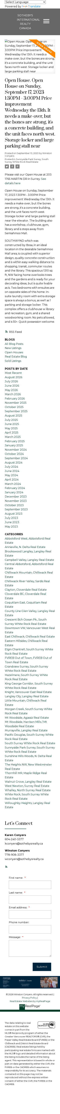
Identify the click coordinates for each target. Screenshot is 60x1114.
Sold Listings (13, 360)
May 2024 (11, 475)
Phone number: (19, 922)
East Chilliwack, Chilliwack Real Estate (30, 636)
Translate (34, 6)
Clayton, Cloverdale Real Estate (26, 589)
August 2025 (13, 415)
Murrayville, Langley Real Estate (26, 730)
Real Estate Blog (16, 356)
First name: (16, 877)
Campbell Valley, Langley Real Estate (29, 560)
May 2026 (11, 390)
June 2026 (12, 385)
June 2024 (12, 471)
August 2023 (13, 513)
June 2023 (12, 522)
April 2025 (11, 432)
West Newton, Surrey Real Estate (27, 786)
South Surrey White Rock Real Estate (30, 743)
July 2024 (11, 466)
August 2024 (13, 462)
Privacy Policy (29, 997)
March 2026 (13, 394)
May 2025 (11, 428)
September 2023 (16, 509)
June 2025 (12, 424)
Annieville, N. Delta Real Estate (25, 547)
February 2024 (15, 488)
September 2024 (16, 458)
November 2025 (15, 402)
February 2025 (15, 441)
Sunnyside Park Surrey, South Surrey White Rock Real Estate (26, 160)
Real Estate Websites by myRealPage (30, 1001)
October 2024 (14, 454)
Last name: (16, 892)
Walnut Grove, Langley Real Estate (28, 781)
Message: (15, 937)
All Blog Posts (14, 344)
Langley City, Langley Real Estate (26, 696)
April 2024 (11, 479)
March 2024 (13, 484)
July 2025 (11, 420)
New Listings (13, 348)
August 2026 (13, 377)
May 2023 (11, 526)
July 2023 (11, 518)
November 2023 (16, 500)
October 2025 (14, 407)
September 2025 (16, 411)
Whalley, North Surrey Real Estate (28, 790)
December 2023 (16, 496)
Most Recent (13, 372)
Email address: (18, 907)
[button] (6, 866)
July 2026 (11, 381)
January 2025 (14, 445)
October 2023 (14, 505)
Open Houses (14, 352)
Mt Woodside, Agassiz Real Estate (27, 717)
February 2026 (15, 398)
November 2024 (16, 449)
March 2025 (13, 436)
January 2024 (14, 492)
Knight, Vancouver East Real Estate (28, 692)
